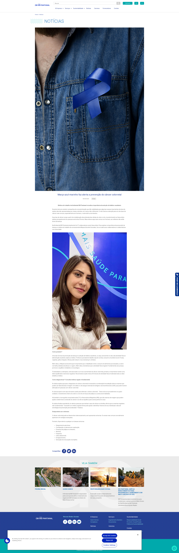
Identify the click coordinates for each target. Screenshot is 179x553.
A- (142, 3)
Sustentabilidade (132, 517)
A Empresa (94, 517)
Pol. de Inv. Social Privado (134, 522)
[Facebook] (64, 451)
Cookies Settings (109, 545)
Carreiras (97, 8)
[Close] (138, 535)
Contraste (127, 3)
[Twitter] (69, 451)
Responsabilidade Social (134, 520)
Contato (116, 8)
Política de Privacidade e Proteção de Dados (89, 550)
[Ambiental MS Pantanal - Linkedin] (74, 522)
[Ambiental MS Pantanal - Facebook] (65, 522)
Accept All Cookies (109, 535)
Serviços (111, 517)
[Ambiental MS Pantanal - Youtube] (79, 522)
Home (36, 14)
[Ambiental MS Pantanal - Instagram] (70, 522)
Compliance (93, 522)
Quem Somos (94, 520)
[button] (7, 541)
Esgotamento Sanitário (115, 520)
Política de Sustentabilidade (135, 524)
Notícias (88, 8)
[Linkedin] (74, 451)
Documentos (112, 522)
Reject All (109, 540)
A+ (136, 3)
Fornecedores (107, 8)
